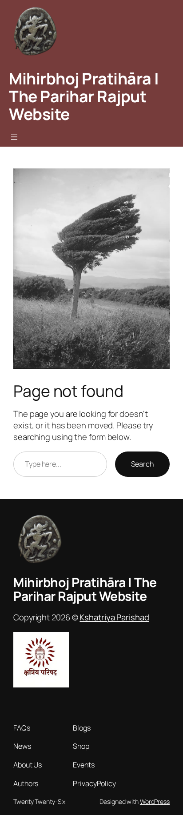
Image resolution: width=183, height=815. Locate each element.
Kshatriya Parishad (114, 617)
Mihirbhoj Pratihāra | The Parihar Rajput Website (84, 96)
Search (142, 464)
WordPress (155, 801)
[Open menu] (14, 137)
